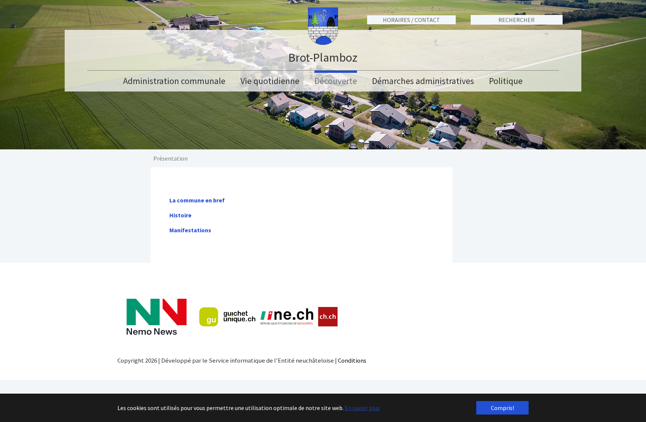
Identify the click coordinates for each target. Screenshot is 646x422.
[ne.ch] (286, 317)
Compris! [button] (502, 408)
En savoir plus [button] (362, 408)
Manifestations (190, 230)
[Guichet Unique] (227, 316)
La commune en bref (197, 200)
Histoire (180, 215)
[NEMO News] (156, 317)
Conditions (352, 360)
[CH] (328, 317)
